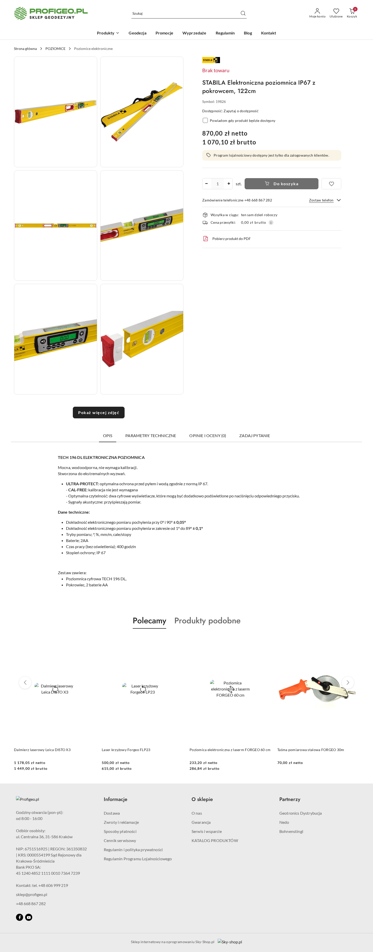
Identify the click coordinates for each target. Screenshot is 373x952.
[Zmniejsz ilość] (206, 183)
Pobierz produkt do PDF (231, 238)
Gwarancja (201, 822)
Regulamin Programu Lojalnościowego (138, 858)
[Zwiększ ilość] (228, 183)
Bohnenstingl (291, 831)
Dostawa (112, 813)
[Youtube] (28, 917)
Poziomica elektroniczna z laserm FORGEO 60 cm (230, 750)
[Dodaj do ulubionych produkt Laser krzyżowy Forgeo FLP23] (177, 640)
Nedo (284, 822)
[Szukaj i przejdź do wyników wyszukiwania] (243, 13)
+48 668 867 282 (31, 903)
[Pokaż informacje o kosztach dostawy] (271, 222)
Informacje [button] (115, 799)
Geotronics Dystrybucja (300, 813)
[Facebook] (19, 917)
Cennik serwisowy (120, 840)
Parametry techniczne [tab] (150, 435)
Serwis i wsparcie (207, 831)
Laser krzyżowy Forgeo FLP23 (126, 750)
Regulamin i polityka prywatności (133, 849)
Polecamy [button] (149, 620)
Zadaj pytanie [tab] (254, 435)
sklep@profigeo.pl (31, 894)
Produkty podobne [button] (207, 620)
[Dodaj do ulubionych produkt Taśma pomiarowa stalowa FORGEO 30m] (353, 640)
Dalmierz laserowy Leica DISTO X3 (42, 750)
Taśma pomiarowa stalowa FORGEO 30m (310, 750)
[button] (55, 112)
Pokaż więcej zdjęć (98, 412)
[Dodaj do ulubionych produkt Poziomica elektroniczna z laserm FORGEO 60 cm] (265, 640)
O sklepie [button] (202, 799)
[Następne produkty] (347, 682)
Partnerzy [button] (289, 799)
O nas (197, 813)
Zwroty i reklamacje (121, 822)
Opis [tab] (107, 435)
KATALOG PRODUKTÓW (215, 840)
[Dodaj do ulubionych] (331, 183)
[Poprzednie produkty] (25, 682)
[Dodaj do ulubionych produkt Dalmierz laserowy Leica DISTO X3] (90, 640)
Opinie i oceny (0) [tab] (207, 435)
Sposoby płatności (120, 831)
